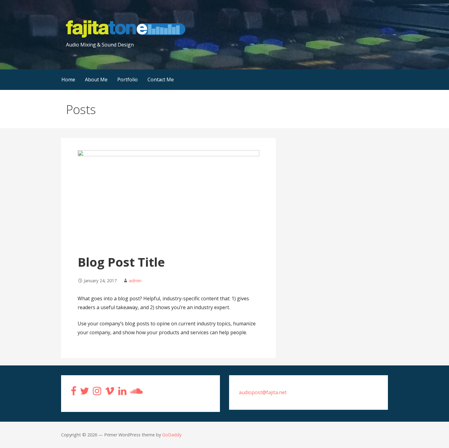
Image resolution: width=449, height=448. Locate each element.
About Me (96, 79)
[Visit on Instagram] (97, 392)
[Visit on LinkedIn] (122, 392)
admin (135, 280)
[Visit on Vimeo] (110, 392)
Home (68, 79)
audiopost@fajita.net (263, 392)
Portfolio (127, 79)
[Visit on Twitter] (84, 392)
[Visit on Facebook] (73, 392)
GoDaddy (171, 435)
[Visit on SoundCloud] (136, 392)
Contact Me (161, 79)
